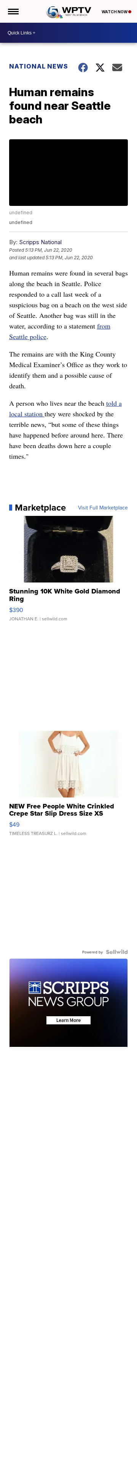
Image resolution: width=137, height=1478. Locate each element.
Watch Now (115, 11)
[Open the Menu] (13, 11)
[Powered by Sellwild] (117, 952)
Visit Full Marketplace (103, 507)
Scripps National (40, 242)
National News (38, 66)
